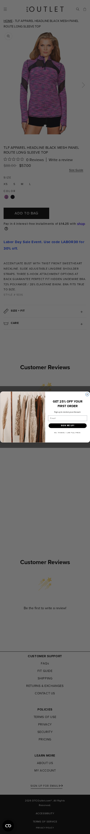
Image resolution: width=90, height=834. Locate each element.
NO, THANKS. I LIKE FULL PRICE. (67, 433)
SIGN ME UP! (67, 425)
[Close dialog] (87, 394)
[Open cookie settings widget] (8, 826)
